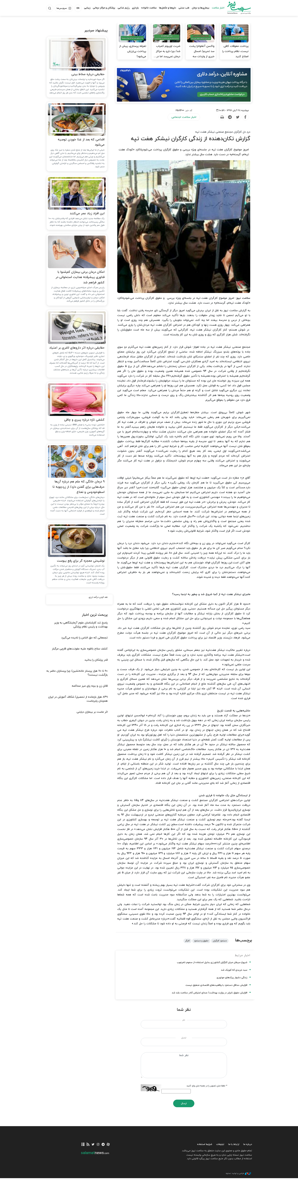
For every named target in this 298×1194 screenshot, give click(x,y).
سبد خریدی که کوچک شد (234, 970)
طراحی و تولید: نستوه (235, 1173)
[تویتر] (93, 1145)
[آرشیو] (83, 1145)
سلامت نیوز (236, 8)
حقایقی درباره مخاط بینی (88, 74)
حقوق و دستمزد (201, 940)
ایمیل (183, 1037)
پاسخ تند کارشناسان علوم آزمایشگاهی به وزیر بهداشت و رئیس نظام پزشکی (81, 624)
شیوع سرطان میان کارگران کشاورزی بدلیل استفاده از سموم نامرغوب (212, 962)
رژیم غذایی (124, 7)
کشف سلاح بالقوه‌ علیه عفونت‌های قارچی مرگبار (80, 649)
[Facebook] (245, 117)
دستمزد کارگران (220, 940)
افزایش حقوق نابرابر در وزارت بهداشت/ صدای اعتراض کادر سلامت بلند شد (209, 992)
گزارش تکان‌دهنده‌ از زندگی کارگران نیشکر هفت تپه (190, 139)
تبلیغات (220, 1144)
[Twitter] (237, 117)
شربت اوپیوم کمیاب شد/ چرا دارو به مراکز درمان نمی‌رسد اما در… (167, 51)
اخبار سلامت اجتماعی (183, 117)
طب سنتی (183, 7)
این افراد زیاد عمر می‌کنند (87, 213)
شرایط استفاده (204, 1144)
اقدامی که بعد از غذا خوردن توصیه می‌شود (81, 142)
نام (183, 1020)
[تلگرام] (103, 1145)
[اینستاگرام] (98, 1145)
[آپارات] (108, 1145)
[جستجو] (49, 8)
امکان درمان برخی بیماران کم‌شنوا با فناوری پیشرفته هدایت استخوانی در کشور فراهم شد (80, 277)
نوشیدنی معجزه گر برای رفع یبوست (81, 561)
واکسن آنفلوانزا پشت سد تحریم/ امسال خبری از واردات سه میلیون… (201, 54)
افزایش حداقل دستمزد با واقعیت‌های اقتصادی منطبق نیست (216, 985)
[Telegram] (229, 117)
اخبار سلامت (218, 7)
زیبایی (87, 7)
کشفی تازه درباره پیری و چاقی (84, 420)
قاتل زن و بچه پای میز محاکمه (90, 686)
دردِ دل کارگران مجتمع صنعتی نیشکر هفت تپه (222, 132)
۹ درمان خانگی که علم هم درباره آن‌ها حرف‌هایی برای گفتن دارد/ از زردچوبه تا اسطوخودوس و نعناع (78, 486)
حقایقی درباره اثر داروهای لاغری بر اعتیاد (77, 348)
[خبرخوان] (88, 1145)
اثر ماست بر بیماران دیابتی (92, 712)
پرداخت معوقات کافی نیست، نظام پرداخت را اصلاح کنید (235, 51)
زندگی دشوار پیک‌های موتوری (232, 977)
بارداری (135, 7)
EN (78, 8)
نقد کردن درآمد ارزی (98, 597)
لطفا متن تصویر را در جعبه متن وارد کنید (207, 1085)
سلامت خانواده (149, 7)
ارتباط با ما (233, 1144)
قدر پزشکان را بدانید (96, 660)
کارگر (187, 940)
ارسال (184, 1103)
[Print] (221, 117)
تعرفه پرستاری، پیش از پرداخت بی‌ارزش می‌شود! (132, 51)
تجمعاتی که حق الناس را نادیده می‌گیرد (84, 638)
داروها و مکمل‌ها (167, 7)
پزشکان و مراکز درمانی (104, 7)
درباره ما (247, 1144)
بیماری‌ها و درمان (200, 7)
